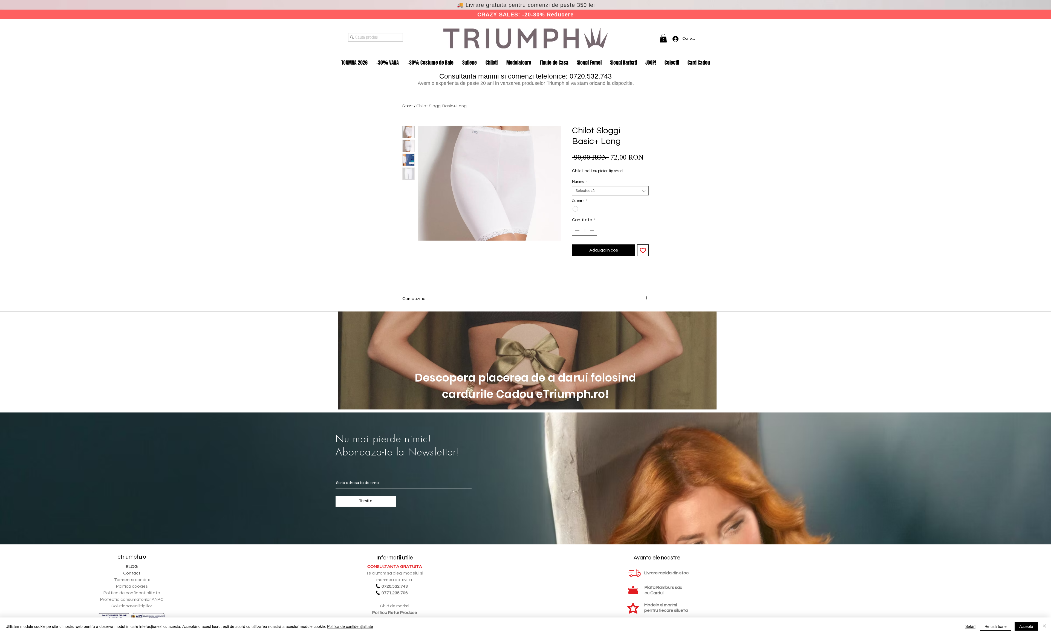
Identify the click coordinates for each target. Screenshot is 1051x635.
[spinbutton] (585, 230)
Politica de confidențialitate (350, 626)
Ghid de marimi (394, 606)
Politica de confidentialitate (131, 593)
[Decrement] (577, 230)
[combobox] (610, 190)
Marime (579, 182)
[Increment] (592, 230)
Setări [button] (970, 626)
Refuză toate (995, 626)
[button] (663, 38)
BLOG (132, 566)
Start (407, 106)
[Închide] (1044, 626)
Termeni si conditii (132, 580)
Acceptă (1026, 626)
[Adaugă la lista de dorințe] (643, 250)
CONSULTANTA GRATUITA (394, 566)
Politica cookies (132, 586)
